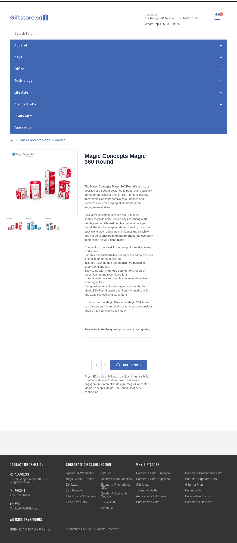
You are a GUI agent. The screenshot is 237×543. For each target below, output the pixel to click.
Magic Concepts (137, 384)
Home (11, 139)
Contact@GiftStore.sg (24, 508)
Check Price (132, 364)
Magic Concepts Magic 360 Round (115, 159)
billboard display (118, 376)
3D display (99, 376)
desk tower (118, 380)
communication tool (96, 380)
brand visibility (140, 376)
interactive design (114, 384)
